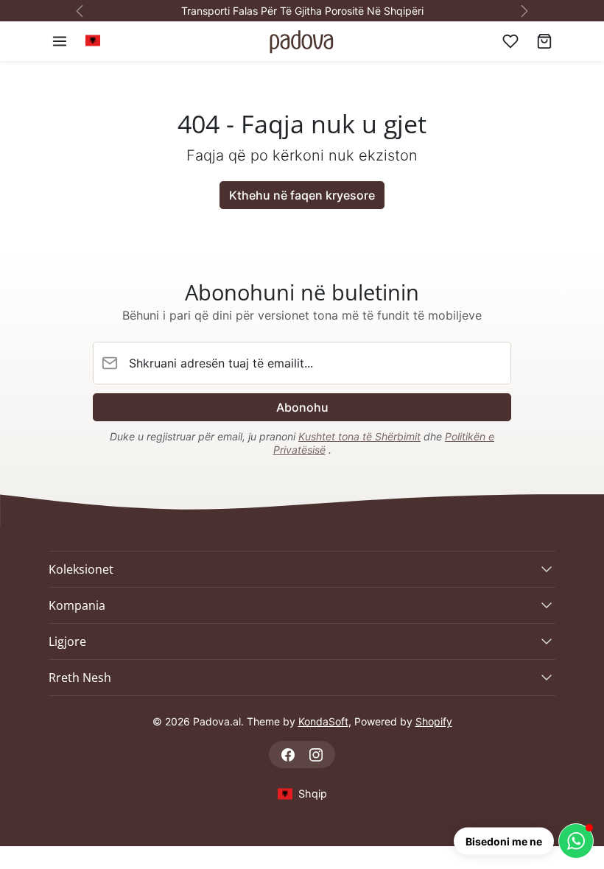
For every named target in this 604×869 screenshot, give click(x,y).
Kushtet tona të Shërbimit (359, 436)
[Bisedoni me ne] (576, 841)
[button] (60, 41)
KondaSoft (323, 721)
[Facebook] (288, 754)
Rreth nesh (80, 677)
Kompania (77, 605)
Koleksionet (81, 569)
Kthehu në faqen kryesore (302, 195)
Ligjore (67, 641)
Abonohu (302, 407)
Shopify (433, 721)
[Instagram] (315, 754)
